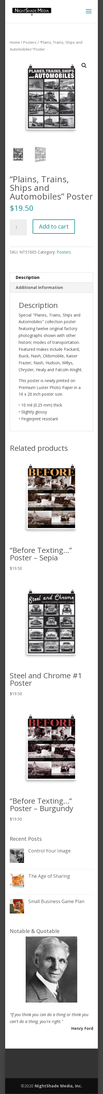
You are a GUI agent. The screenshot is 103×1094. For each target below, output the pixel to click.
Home (15, 42)
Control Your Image (49, 851)
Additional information (39, 287)
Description (27, 277)
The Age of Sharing (49, 876)
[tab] (51, 278)
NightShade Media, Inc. (58, 1086)
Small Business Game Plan (56, 901)
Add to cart (54, 226)
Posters (30, 42)
